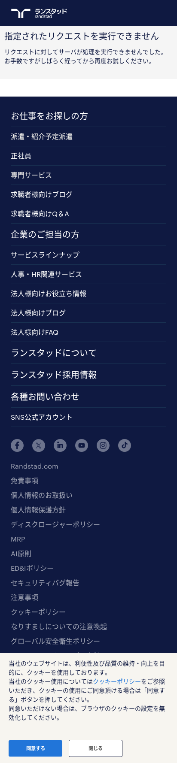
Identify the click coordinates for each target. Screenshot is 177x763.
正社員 (21, 155)
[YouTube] (81, 445)
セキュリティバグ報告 (45, 582)
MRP (18, 539)
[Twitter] (38, 445)
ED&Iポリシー (32, 568)
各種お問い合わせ (45, 396)
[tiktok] (124, 445)
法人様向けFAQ (34, 332)
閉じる (95, 748)
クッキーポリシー (38, 612)
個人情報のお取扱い (42, 495)
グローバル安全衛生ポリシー (55, 641)
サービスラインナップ (45, 255)
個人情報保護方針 (38, 510)
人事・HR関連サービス (46, 274)
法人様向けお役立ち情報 (48, 293)
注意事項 (24, 597)
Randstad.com (34, 466)
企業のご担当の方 (45, 234)
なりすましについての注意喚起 (59, 626)
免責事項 (24, 480)
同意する (35, 748)
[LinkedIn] (60, 445)
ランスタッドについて (54, 353)
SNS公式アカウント (42, 417)
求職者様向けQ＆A (40, 213)
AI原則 (21, 553)
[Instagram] (103, 445)
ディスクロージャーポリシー (55, 524)
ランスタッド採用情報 (54, 374)
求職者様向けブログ (42, 194)
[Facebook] (17, 445)
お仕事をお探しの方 (49, 116)
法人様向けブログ (38, 313)
